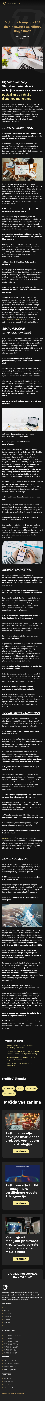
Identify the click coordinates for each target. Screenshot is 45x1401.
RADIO (6, 1310)
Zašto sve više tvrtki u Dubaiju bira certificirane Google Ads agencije (21, 1190)
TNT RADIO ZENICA (11, 1341)
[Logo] (9, 3)
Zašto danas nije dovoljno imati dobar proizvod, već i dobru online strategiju (22, 1138)
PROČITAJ (21, 1151)
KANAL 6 (7, 1378)
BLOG (6, 1325)
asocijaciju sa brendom (12, 319)
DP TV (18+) (8, 1387)
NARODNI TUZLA (10, 1350)
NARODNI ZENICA (10, 1353)
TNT (5, 1307)
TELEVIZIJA (8, 1313)
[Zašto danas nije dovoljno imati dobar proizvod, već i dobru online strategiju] (22, 1121)
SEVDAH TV (8, 1381)
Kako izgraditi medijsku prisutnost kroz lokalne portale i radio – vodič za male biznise (21, 1244)
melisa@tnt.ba (10, 1370)
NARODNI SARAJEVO (12, 1347)
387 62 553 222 (10, 1367)
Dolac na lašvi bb (11, 1364)
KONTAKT (7, 1322)
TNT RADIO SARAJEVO (12, 1335)
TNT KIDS (7, 1384)
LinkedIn (6, 838)
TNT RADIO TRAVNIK (11, 1344)
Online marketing (22, 36)
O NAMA (7, 1319)
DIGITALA (7, 1316)
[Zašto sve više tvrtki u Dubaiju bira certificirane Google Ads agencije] (22, 1173)
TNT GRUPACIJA (10, 1361)
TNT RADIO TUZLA (11, 1338)
